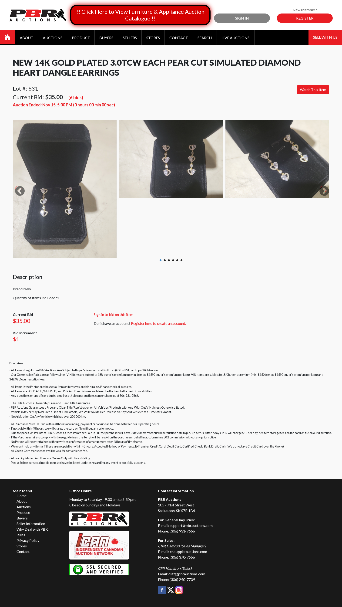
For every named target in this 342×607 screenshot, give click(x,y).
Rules (21, 534)
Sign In (242, 18)
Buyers (106, 37)
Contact (178, 37)
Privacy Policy (28, 540)
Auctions (52, 37)
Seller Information (31, 523)
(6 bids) (75, 97)
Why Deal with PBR (32, 529)
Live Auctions (235, 37)
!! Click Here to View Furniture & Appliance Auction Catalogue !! (140, 15)
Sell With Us (325, 37)
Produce (81, 37)
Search (205, 37)
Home (22, 495)
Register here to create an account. (158, 323)
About (26, 37)
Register (304, 18)
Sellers (130, 37)
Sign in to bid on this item (113, 314)
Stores (153, 37)
